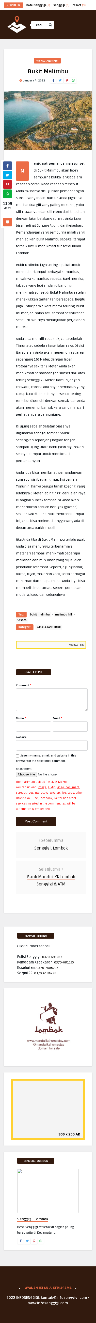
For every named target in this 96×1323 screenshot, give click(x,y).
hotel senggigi (38, 5)
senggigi (61, 5)
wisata (22, 620)
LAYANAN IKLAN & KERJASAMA (47, 1288)
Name (21, 718)
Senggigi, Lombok (51, 848)
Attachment (24, 769)
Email (57, 718)
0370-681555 (64, 962)
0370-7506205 (47, 968)
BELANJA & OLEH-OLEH (51, 40)
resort (79, 5)
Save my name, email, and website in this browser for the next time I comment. (46, 758)
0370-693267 (52, 957)
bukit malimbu (40, 614)
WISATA (40, 51)
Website (21, 737)
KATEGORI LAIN (47, 83)
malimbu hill (63, 614)
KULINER (41, 72)
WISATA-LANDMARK (49, 627)
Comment (24, 685)
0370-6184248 (45, 973)
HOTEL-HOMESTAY (48, 62)
